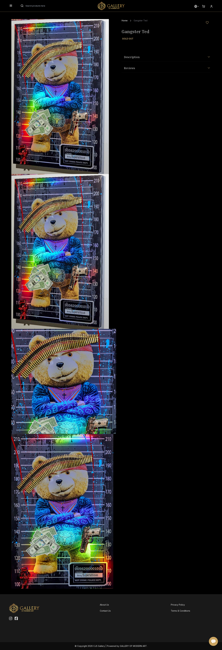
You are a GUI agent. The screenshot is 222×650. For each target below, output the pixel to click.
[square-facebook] (16, 618)
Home (125, 20)
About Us (104, 604)
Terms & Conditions (180, 610)
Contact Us (105, 610)
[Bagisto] (111, 6)
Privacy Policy (178, 604)
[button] (195, 6)
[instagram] (10, 618)
